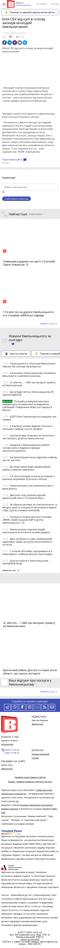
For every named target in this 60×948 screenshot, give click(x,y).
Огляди (35, 758)
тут (17, 801)
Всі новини (42, 4)
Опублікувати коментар (17, 198)
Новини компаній (40, 754)
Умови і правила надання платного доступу (30, 781)
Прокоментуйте (14, 159)
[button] (4, 4)
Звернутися (7, 768)
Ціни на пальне (18, 353)
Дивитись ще (49, 323)
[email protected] (30, 939)
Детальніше (7, 744)
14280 (20, 37)
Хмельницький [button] (23, 5)
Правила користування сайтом (30, 777)
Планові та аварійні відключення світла (32, 12)
